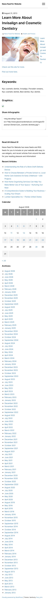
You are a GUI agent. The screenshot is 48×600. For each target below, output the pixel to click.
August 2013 (10, 572)
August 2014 (10, 535)
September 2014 (11, 532)
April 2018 (9, 508)
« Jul (4, 261)
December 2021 (11, 439)
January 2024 (10, 364)
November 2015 (11, 517)
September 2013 (11, 568)
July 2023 (9, 382)
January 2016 (10, 514)
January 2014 (10, 556)
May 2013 (9, 581)
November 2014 (11, 526)
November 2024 (11, 334)
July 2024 (9, 346)
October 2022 (10, 409)
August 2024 (10, 343)
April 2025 (9, 319)
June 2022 (9, 421)
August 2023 (10, 379)
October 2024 (10, 337)
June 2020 (9, 493)
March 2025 (9, 322)
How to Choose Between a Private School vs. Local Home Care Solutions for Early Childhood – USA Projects (25, 176)
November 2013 (11, 562)
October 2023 (10, 373)
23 (43, 240)
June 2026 (9, 277)
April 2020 (9, 499)
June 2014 (9, 541)
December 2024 (11, 331)
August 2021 (10, 451)
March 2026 (9, 286)
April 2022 (9, 427)
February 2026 (10, 289)
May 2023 (9, 388)
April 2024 (9, 355)
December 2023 (11, 367)
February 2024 (10, 361)
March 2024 (9, 358)
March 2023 (9, 394)
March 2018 (9, 511)
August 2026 (10, 271)
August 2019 (10, 502)
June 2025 (9, 313)
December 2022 (11, 403)
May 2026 (9, 280)
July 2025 (9, 310)
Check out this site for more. (13, 67)
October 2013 (10, 566)
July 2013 (8, 574)
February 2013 (10, 590)
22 (36, 240)
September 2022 (11, 412)
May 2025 (9, 316)
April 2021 (9, 463)
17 (5, 240)
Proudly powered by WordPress (12, 597)
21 (30, 240)
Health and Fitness (29, 34)
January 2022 (10, 436)
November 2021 (11, 442)
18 (11, 240)
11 (11, 233)
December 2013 (11, 560)
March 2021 (9, 466)
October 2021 (10, 445)
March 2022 (9, 430)
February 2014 (10, 554)
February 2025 (10, 325)
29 (36, 247)
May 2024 (9, 352)
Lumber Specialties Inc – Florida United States (23, 197)
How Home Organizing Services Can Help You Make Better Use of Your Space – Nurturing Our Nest (24, 185)
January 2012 (10, 593)
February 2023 (10, 397)
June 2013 (9, 578)
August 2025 (10, 307)
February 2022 (10, 433)
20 (24, 240)
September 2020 (11, 484)
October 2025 (10, 301)
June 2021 (9, 457)
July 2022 (8, 418)
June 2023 (9, 385)
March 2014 (9, 550)
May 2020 (9, 496)
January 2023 (10, 400)
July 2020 (9, 490)
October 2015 (10, 520)
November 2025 (11, 298)
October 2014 (10, 529)
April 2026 (9, 283)
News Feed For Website (11, 4)
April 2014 (9, 548)
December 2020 (11, 475)
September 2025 (11, 304)
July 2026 (9, 274)
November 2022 (11, 406)
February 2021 (10, 469)
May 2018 (9, 505)
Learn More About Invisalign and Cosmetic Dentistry (43, 50)
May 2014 (9, 544)
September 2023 (11, 376)
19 (18, 240)
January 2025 (10, 328)
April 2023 (9, 391)
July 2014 (8, 538)
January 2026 (10, 292)
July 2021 (8, 454)
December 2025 (11, 295)
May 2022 (9, 424)
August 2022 (10, 415)
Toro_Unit (39, 597)
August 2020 (10, 487)
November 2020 (11, 478)
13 (24, 233)
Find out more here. (10, 72)
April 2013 (9, 584)
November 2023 (11, 370)
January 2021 (10, 472)
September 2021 (11, 448)
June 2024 (9, 349)
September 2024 (11, 340)
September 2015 (11, 523)
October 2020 (10, 481)
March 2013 (9, 587)
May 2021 (8, 460)
